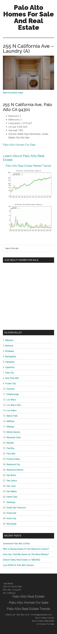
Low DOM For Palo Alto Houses (18, 565)
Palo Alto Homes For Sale (19, 144)
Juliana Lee (10, 615)
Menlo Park (12, 416)
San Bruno (11, 475)
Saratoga (11, 502)
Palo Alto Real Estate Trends (28, 609)
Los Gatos (11, 410)
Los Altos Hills (14, 405)
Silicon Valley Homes (44, 618)
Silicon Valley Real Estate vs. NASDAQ (21, 559)
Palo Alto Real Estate (28, 596)
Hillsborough (13, 394)
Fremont (11, 389)
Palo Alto (11, 453)
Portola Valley (13, 459)
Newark (10, 443)
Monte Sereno (13, 432)
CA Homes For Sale (45, 624)
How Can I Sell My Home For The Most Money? (26, 554)
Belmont (9, 345)
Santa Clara (12, 496)
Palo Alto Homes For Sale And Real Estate (28, 17)
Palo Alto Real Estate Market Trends (28, 165)
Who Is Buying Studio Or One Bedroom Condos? (26, 549)
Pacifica (10, 448)
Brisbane (9, 351)
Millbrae (10, 421)
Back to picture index (13, 92)
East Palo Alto (12, 378)
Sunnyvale (11, 513)
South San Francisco (16, 507)
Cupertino (10, 367)
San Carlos (12, 480)
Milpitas (10, 426)
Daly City (9, 372)
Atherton (9, 340)
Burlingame (10, 356)
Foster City (10, 383)
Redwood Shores (15, 470)
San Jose (11, 486)
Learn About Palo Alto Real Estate (23, 158)
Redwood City (13, 464)
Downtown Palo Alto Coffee (16, 543)
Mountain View (14, 437)
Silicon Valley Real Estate (43, 621)
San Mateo (12, 491)
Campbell (9, 362)
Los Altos (11, 399)
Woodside (11, 523)
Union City (11, 518)
